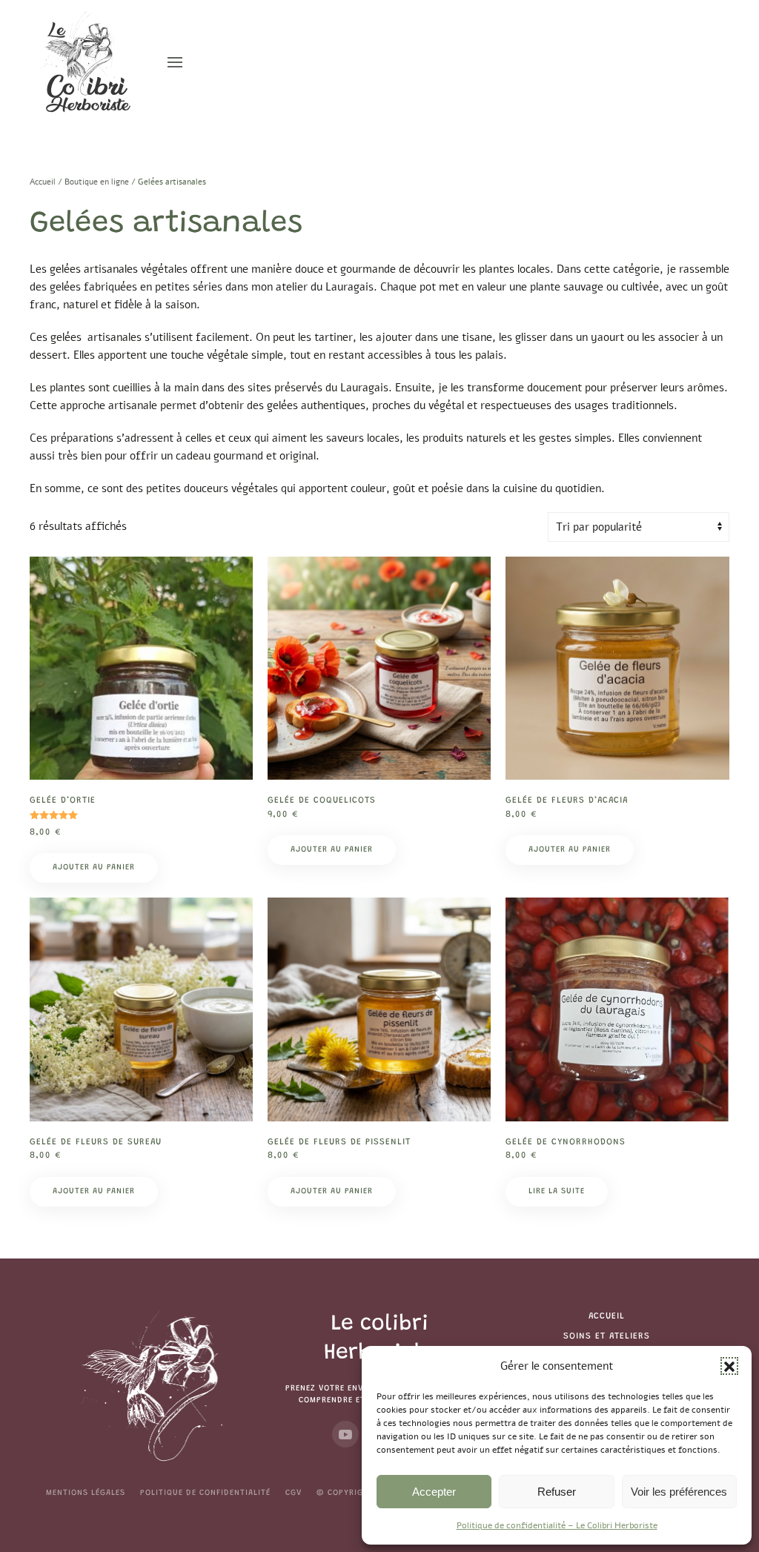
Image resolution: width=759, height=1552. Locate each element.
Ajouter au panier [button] (94, 867)
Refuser (556, 1491)
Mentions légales (85, 1493)
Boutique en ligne (96, 182)
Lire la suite (556, 1191)
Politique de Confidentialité (205, 1493)
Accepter (434, 1491)
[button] (729, 1366)
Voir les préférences (679, 1491)
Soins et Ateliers (606, 1336)
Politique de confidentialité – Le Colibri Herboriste (557, 1525)
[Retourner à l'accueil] (87, 62)
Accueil (43, 182)
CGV (293, 1493)
